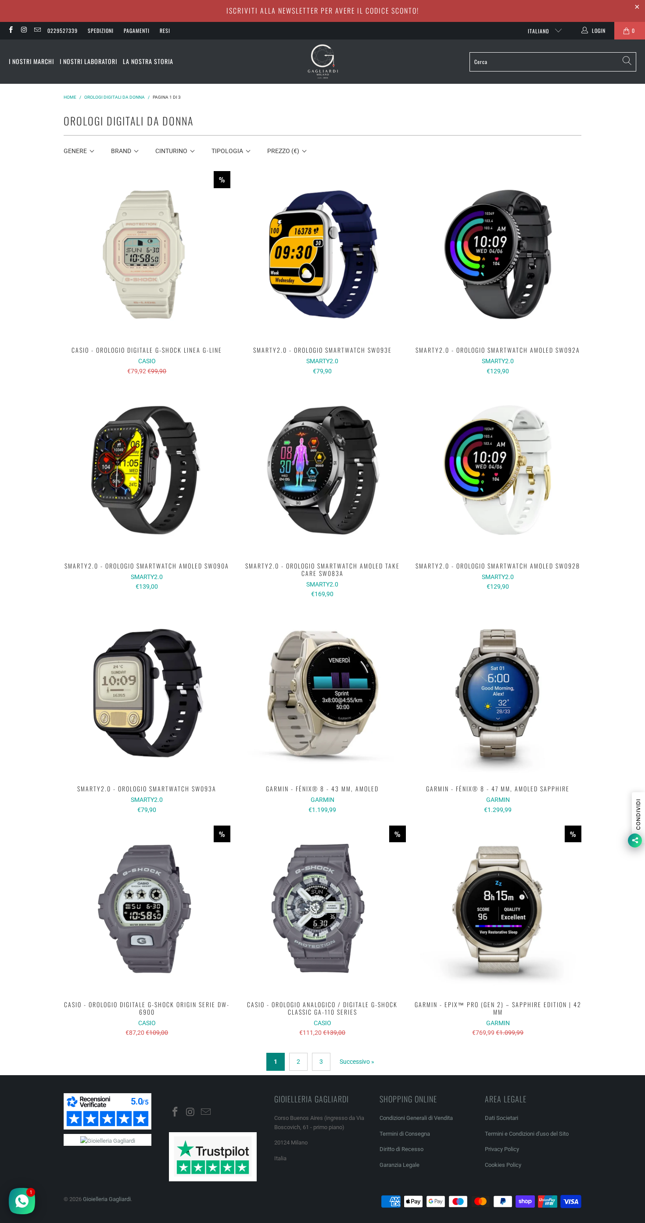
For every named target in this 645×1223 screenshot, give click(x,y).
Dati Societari (501, 1118)
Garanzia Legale (399, 1165)
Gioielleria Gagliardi (107, 1199)
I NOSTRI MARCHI (31, 61)
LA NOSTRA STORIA (148, 61)
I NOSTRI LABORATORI (88, 61)
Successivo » (357, 1061)
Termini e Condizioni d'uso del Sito (527, 1133)
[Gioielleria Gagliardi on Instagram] (23, 31)
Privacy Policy (502, 1149)
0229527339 (62, 30)
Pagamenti (137, 30)
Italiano (539, 31)
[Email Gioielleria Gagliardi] (37, 31)
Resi (165, 30)
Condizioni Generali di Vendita (416, 1118)
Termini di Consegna (405, 1133)
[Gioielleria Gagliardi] (323, 61)
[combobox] (552, 62)
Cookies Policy (503, 1165)
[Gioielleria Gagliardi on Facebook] (10, 31)
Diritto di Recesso (401, 1149)
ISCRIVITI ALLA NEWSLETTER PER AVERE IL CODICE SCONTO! (322, 10)
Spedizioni (101, 30)
